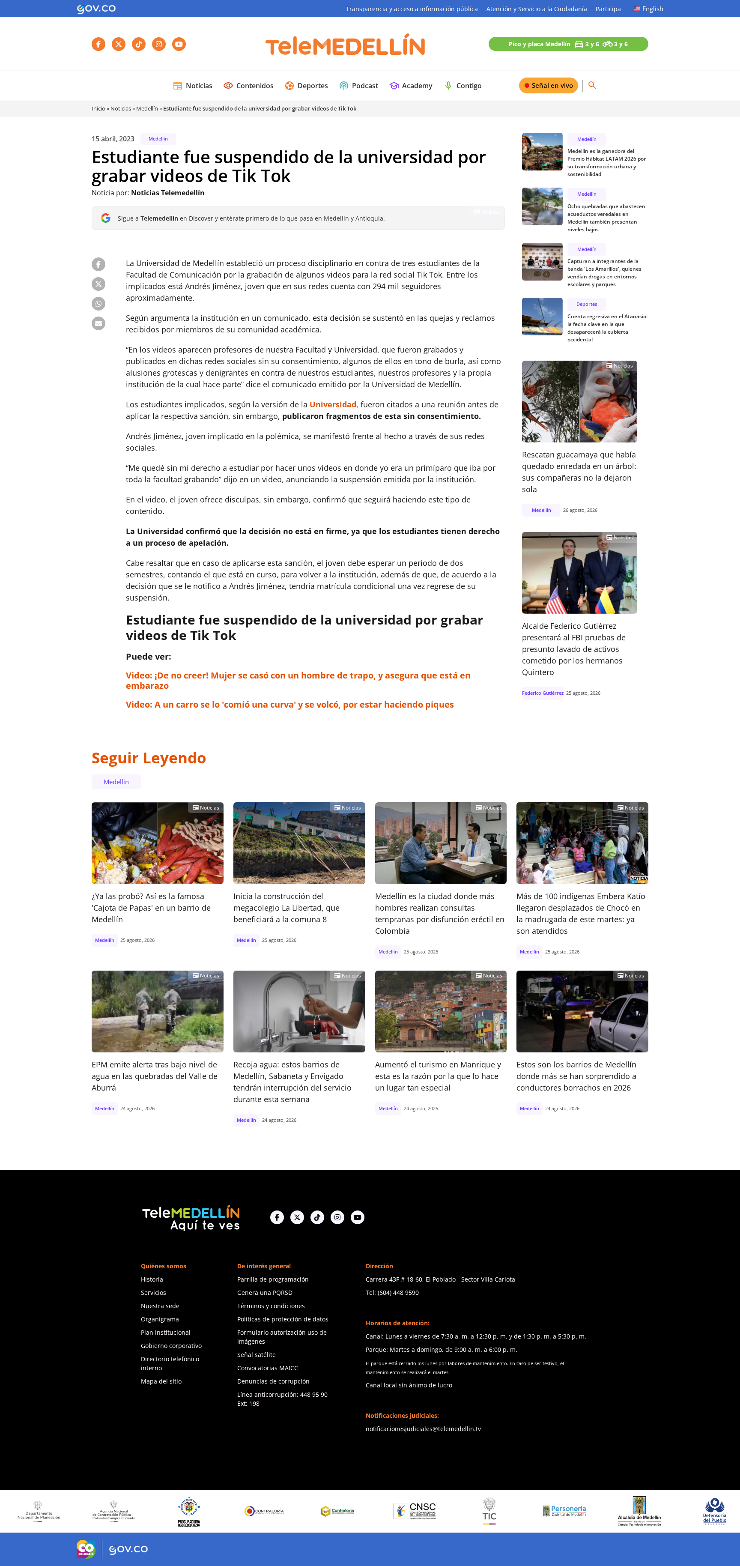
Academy (411, 86)
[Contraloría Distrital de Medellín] (275, 1511)
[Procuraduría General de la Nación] (125, 1511)
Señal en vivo (552, 85)
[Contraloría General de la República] (200, 1511)
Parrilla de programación (273, 1279)
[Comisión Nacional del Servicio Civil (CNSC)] (350, 1511)
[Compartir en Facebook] (98, 264)
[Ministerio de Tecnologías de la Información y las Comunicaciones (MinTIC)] (425, 1511)
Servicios (153, 1292)
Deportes (306, 86)
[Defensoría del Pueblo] (650, 1511)
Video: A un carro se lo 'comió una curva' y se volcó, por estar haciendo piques (290, 704)
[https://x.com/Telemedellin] (297, 1217)
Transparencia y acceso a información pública (412, 9)
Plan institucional (166, 1332)
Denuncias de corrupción (273, 1381)
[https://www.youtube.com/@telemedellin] (357, 1217)
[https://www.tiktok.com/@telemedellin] (317, 1217)
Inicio (98, 108)
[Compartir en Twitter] (98, 284)
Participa (608, 9)
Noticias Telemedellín (168, 192)
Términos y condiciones (271, 1306)
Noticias (192, 86)
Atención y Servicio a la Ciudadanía (536, 9)
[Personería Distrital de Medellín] (500, 1511)
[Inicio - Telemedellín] (345, 44)
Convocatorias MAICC (267, 1368)
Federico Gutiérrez (543, 693)
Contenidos (248, 86)
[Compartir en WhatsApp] (98, 304)
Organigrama (160, 1319)
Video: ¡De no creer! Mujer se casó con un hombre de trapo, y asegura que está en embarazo (298, 680)
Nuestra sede (160, 1306)
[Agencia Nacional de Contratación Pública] (50, 1511)
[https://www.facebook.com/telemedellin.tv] (277, 1217)
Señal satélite (256, 1355)
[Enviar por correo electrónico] (98, 323)
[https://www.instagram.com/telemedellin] (337, 1217)
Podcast (358, 86)
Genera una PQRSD (264, 1292)
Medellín (147, 108)
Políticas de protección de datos (282, 1319)
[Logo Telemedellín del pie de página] (190, 1217)
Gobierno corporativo (171, 1346)
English (652, 8)
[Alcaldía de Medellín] (575, 1511)
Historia (152, 1279)
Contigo (462, 86)
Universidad (333, 404)
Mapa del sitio (161, 1381)
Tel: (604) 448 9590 (392, 1292)
